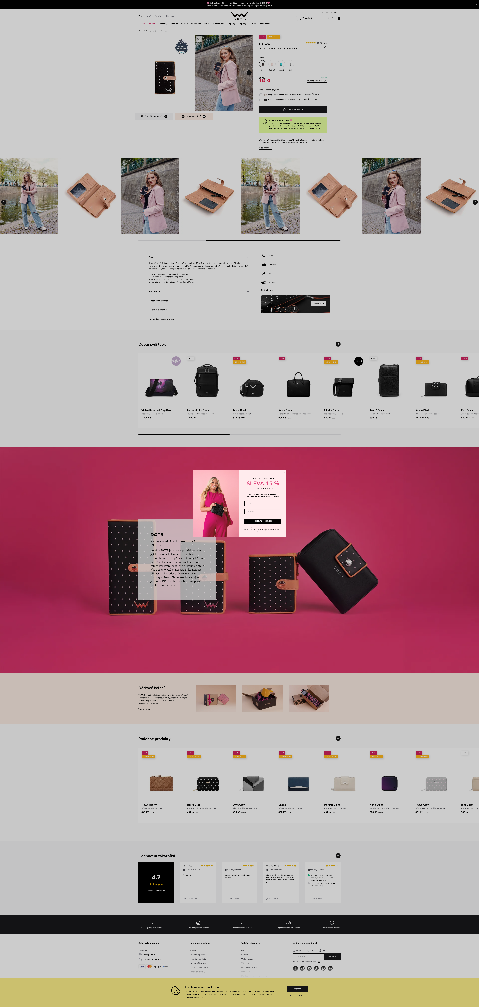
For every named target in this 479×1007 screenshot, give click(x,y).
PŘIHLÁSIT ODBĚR (263, 521)
